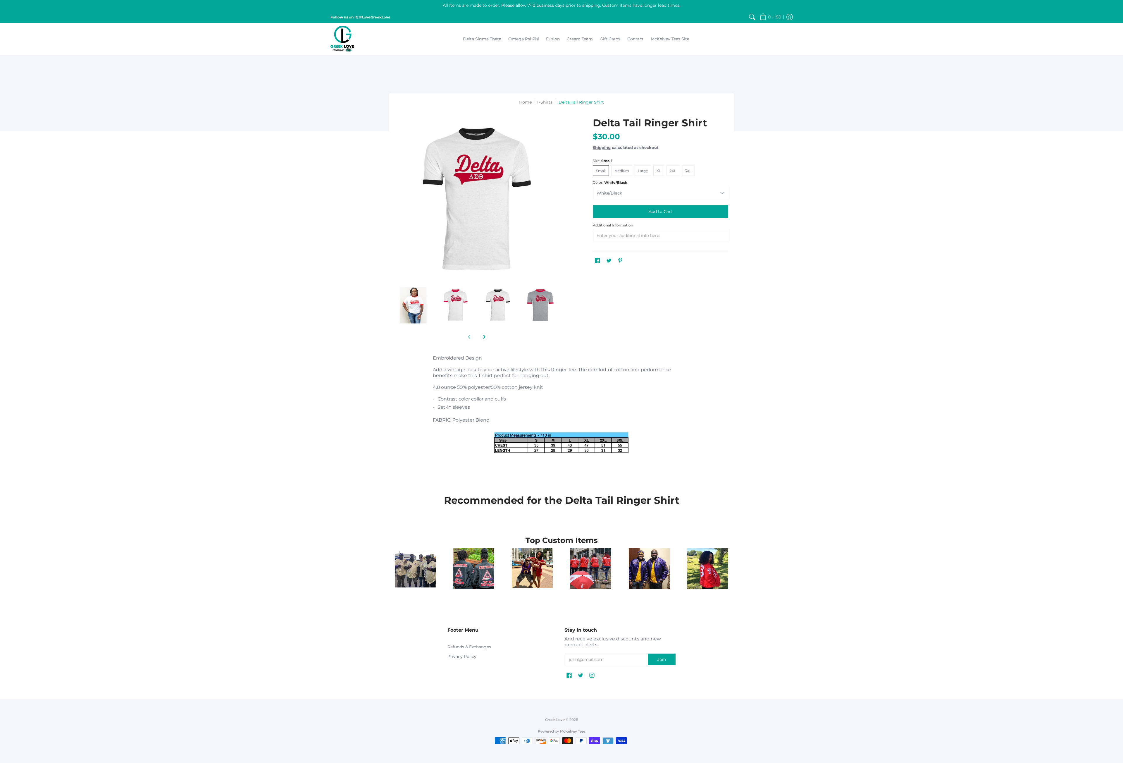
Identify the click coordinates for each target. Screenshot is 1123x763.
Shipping (602, 147)
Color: (610, 182)
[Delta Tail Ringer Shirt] (413, 305)
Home (525, 102)
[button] (770, 17)
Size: (602, 161)
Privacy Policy (461, 656)
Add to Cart (660, 211)
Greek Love (555, 719)
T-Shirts (544, 102)
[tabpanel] (561, 414)
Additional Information (613, 225)
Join (661, 659)
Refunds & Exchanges (469, 646)
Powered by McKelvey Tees (561, 731)
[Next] (484, 336)
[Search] (752, 17)
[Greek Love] (342, 39)
